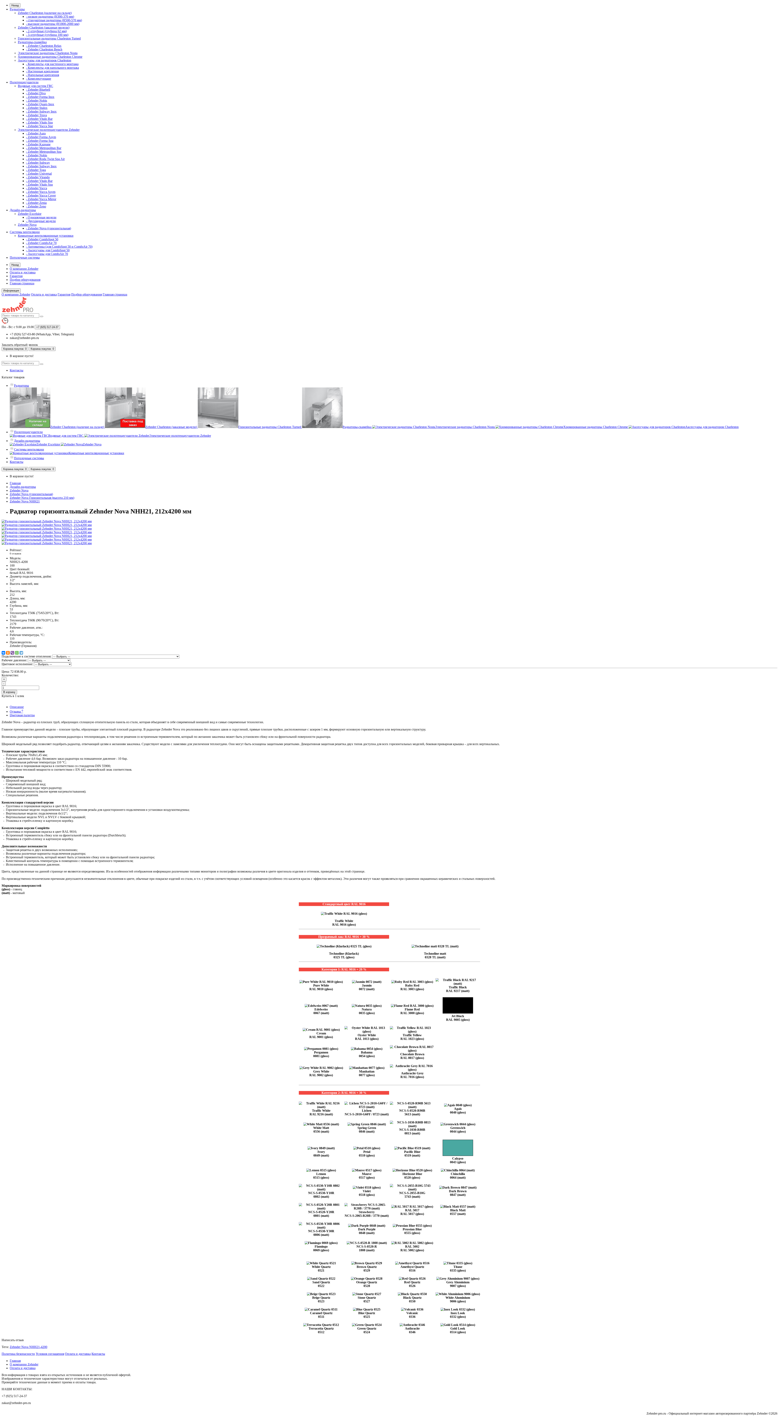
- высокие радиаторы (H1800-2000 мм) (52, 24)
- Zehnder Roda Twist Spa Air (45, 159)
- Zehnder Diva (36, 93)
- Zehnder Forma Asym (41, 137)
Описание (17, 707)
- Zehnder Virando (38, 177)
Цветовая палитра (22, 715)
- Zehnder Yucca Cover (41, 195)
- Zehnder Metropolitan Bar (43, 148)
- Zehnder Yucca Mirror (41, 199)
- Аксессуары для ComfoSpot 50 (48, 250)
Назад (15, 5)
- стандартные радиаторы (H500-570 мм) (54, 20)
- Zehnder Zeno (36, 206)
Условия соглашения (50, 1354)
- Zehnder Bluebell (38, 89)
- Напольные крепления (42, 75)
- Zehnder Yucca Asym (40, 192)
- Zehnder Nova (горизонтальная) (48, 228)
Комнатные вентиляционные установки (45, 235)
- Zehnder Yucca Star (39, 126)
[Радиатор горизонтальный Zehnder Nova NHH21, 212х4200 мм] (47, 521)
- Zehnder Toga (36, 170)
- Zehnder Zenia (36, 202)
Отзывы (16, 711)
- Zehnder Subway (38, 162)
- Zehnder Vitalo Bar (39, 119)
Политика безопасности (18, 1354)
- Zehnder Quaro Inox (40, 104)
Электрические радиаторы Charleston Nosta (47, 53)
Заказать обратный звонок (20, 344)
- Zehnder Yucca (36, 188)
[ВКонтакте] (3, 653)
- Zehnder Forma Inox (40, 97)
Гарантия (16, 276)
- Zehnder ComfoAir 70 (41, 243)
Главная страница (22, 283)
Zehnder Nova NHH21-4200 (28, 1347)
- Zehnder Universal (39, 173)
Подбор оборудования (25, 279)
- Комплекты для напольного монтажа (52, 67)
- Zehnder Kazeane (38, 144)
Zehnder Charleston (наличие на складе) (45, 13)
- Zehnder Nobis (36, 100)
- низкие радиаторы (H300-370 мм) (50, 16)
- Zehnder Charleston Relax (43, 45)
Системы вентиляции (25, 232)
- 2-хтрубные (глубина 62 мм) (46, 31)
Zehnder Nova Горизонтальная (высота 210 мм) (42, 497)
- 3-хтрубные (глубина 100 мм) (47, 35)
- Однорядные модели (41, 217)
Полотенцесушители (24, 82)
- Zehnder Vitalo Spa (39, 122)
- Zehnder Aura (36, 133)
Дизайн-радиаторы (23, 210)
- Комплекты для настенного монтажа (52, 64)
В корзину (9, 692)
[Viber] (12, 653)
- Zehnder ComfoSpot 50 (42, 239)
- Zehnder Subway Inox (41, 111)
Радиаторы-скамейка (32, 42)
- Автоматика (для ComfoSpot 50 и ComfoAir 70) (59, 246)
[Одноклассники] (8, 653)
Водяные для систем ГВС (35, 86)
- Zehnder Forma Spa (39, 140)
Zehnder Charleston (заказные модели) (43, 27)
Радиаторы (17, 9)
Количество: (10, 675)
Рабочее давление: (14, 660)
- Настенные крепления (42, 71)
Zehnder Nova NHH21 (25, 501)
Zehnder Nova (27, 224)
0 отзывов (15, 553)
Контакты (16, 370)
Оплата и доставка (23, 272)
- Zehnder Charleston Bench (44, 49)
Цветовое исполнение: (17, 664)
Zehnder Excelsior (29, 213)
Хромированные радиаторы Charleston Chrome (50, 56)
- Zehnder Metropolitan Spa (43, 151)
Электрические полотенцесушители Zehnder (49, 129)
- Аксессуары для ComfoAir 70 (47, 254)
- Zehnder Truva (36, 115)
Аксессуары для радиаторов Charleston (44, 60)
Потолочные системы (25, 257)
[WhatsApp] (17, 653)
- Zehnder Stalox (36, 108)
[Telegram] (21, 653)
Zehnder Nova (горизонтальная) (31, 494)
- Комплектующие (38, 78)
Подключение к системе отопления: (26, 656)
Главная (15, 483)
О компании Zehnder (24, 268)
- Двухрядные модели (41, 221)
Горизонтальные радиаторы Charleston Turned (49, 38)
